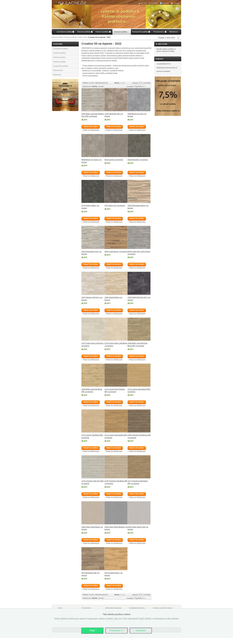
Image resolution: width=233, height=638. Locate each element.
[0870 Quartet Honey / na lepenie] (116, 558)
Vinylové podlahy (70, 37)
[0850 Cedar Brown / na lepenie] (116, 237)
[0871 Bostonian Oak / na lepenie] (92, 558)
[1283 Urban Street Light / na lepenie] (139, 512)
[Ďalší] (124, 83)
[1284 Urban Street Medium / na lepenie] (116, 512)
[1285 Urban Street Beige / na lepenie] (92, 512)
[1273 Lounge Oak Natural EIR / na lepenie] (139, 375)
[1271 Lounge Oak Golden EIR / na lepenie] (116, 421)
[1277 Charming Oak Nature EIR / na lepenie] (139, 466)
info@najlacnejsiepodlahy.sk (166, 68)
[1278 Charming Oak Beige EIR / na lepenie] (116, 466)
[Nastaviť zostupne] (145, 86)
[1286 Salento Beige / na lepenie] (116, 283)
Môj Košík (154, 3)
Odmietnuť (141, 630)
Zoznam (101, 86)
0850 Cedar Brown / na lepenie (115, 252)
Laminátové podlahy (60, 49)
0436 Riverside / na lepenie (138, 160)
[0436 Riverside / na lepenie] (139, 145)
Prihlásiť (176, 3)
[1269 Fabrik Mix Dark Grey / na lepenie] (139, 283)
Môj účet (144, 3)
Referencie (57, 75)
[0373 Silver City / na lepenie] (116, 191)
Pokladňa (165, 3)
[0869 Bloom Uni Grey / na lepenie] (139, 99)
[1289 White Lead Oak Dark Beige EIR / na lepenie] (139, 329)
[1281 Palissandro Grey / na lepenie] (92, 237)
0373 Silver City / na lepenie (114, 206)
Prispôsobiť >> (116, 630)
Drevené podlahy (59, 53)
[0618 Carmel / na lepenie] (116, 145)
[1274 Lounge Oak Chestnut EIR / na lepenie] (116, 375)
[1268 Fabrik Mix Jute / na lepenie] (116, 99)
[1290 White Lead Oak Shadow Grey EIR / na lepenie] (92, 99)
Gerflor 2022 (82, 37)
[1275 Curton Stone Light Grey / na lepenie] (92, 329)
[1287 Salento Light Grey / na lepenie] (92, 283)
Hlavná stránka (57, 37)
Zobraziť (135, 83)
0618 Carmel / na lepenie (113, 160)
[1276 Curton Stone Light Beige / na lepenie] (116, 329)
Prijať (92, 630)
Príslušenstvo (58, 70)
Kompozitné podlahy (60, 66)
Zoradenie (130, 86)
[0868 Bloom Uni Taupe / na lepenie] (92, 145)
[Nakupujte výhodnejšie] (168, 78)
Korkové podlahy (59, 57)
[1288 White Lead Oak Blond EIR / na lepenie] (92, 375)
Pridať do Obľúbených (91, 130)
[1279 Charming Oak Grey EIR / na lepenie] (92, 466)
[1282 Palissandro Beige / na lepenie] (139, 191)
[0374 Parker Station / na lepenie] (92, 191)
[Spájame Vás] (65, 80)
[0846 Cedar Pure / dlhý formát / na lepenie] (139, 237)
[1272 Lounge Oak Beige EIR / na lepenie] (92, 421)
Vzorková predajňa (163, 71)
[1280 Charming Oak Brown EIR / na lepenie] (139, 421)
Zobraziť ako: (87, 86)
